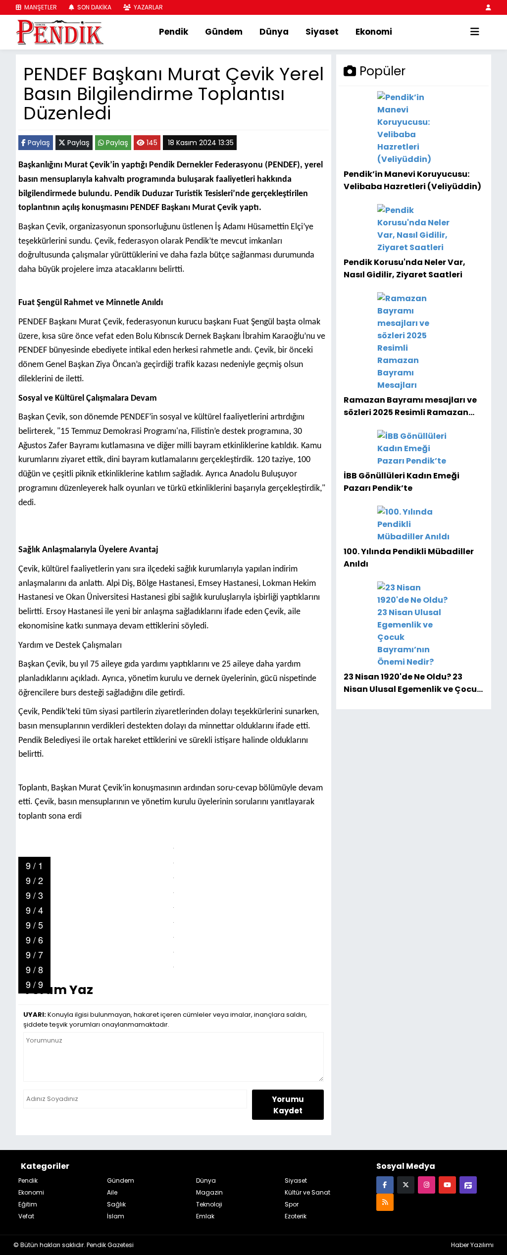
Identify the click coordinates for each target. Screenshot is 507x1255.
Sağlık (116, 1204)
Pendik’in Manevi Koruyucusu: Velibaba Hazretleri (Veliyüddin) (412, 180)
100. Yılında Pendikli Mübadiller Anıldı (409, 557)
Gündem (224, 32)
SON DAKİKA (93, 7)
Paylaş (38, 143)
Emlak (205, 1216)
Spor (292, 1204)
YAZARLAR (147, 7)
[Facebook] (385, 1184)
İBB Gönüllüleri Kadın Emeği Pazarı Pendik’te (401, 481)
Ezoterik (295, 1216)
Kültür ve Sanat (307, 1192)
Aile (112, 1192)
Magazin (209, 1192)
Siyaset (322, 32)
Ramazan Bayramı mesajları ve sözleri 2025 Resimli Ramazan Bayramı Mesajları (410, 406)
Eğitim (27, 1204)
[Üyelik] (488, 7)
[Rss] (385, 1201)
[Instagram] (426, 1184)
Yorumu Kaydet (288, 1105)
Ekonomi (373, 32)
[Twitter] (405, 1184)
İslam (115, 1216)
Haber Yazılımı (472, 1245)
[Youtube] (447, 1184)
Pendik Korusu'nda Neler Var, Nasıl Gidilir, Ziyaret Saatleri (404, 268)
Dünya (274, 32)
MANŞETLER (40, 7)
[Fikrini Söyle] (468, 1184)
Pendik (173, 32)
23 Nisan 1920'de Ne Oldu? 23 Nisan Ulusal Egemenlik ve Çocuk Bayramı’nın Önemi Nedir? (413, 682)
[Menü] (474, 32)
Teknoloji (209, 1204)
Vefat (26, 1216)
